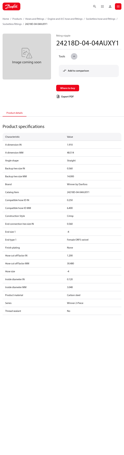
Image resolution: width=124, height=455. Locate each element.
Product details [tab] (14, 112)
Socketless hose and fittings (100, 18)
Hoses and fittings (34, 18)
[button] (102, 6)
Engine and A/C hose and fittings (65, 18)
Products (17, 18)
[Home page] (11, 6)
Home (6, 18)
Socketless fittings (12, 24)
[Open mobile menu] (118, 6)
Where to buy (67, 88)
